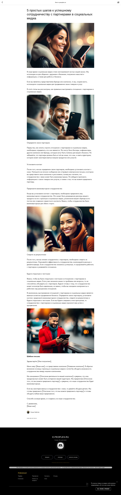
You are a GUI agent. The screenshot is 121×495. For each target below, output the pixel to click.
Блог (46, 478)
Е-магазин (20, 478)
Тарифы (20, 476)
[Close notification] (117, 482)
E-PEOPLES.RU (60, 437)
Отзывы (55, 476)
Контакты (47, 476)
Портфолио (35, 476)
